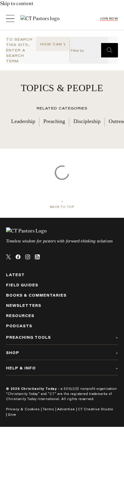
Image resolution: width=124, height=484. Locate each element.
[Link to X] (8, 256)
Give (12, 414)
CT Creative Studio (95, 409)
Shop (12, 352)
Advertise (66, 409)
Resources (20, 315)
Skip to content (16, 3)
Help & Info (21, 368)
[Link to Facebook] (18, 256)
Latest (15, 275)
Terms (48, 409)
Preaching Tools (28, 337)
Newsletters (23, 305)
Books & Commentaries (36, 295)
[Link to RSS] (37, 256)
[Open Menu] (10, 18)
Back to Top (62, 207)
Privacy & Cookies (23, 409)
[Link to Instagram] (27, 256)
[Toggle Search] (109, 50)
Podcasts (19, 326)
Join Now (109, 18)
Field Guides (22, 285)
